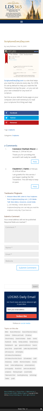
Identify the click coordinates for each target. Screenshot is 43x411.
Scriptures (15, 135)
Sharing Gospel (17, 372)
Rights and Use (30, 391)
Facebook (8, 342)
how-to (35, 345)
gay (16, 345)
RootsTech (18, 368)
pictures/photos (29, 365)
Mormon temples (25, 362)
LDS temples (19, 352)
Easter (29, 338)
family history (34, 342)
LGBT (35, 358)
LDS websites (27, 358)
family (15, 342)
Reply (35, 162)
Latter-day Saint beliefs (30, 348)
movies (34, 362)
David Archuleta (20, 338)
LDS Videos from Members (13, 355)
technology (33, 375)
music (7, 365)
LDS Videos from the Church (13, 358)
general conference (25, 345)
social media (25, 323)
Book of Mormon (15, 332)
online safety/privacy (17, 365)
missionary (8, 362)
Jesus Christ (8, 348)
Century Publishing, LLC (15, 395)
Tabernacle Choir (10, 375)
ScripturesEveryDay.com (13, 80)
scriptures (11, 130)
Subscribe (21, 316)
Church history (9, 338)
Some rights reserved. (29, 395)
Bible (6, 332)
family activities (23, 342)
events (35, 338)
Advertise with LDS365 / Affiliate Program (15, 393)
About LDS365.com (9, 391)
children (7, 335)
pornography (9, 368)
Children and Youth (17, 335)
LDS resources (9, 352)
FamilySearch (9, 345)
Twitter (7, 378)
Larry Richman (11, 46)
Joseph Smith (18, 348)
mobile (16, 362)
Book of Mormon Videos (29, 332)
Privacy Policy (20, 391)
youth (13, 378)
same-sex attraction (29, 368)
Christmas (28, 335)
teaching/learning (22, 375)
